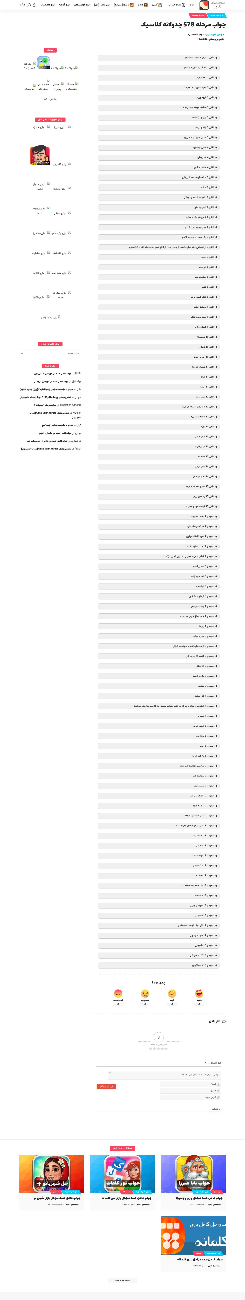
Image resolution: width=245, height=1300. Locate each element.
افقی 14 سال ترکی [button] (204, 467)
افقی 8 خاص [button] (207, 287)
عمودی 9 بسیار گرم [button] (204, 786)
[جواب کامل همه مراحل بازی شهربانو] (51, 1174)
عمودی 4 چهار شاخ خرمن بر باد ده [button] (197, 616)
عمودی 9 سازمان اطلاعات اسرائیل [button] (197, 766)
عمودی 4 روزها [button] (206, 626)
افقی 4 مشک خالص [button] (204, 167)
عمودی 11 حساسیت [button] (203, 836)
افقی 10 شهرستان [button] (205, 337)
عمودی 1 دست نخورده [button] (202, 517)
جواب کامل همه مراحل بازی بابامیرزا (199, 1198)
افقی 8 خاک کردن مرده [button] (202, 297)
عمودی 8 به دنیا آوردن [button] (203, 756)
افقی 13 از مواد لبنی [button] (204, 437)
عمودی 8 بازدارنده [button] (205, 736)
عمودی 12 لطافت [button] (205, 876)
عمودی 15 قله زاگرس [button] (203, 965)
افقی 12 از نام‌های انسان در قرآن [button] (198, 407)
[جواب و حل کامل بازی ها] (212, 5)
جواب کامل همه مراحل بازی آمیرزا (55, 433)
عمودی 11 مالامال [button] (205, 846)
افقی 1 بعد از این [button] (205, 78)
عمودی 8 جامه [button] (206, 746)
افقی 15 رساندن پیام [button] (203, 497)
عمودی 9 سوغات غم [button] (203, 776)
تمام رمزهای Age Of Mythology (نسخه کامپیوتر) (45, 397)
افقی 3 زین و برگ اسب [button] (202, 118)
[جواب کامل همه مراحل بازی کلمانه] (193, 1235)
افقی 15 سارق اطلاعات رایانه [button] (200, 487)
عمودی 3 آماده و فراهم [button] (202, 576)
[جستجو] (29, 5)
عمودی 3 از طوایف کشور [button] (201, 596)
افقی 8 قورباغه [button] (206, 267)
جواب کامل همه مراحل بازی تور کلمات (127, 1198)
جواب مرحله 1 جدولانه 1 (45, 405)
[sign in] (34, 5)
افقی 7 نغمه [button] (207, 257)
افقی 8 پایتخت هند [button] (204, 277)
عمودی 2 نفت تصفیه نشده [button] (200, 546)
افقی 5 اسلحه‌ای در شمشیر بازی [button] (198, 177)
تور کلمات (126, 1191)
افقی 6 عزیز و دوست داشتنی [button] (199, 227)
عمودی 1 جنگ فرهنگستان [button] (200, 526)
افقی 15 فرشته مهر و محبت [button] (200, 507)
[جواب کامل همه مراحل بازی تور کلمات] (122, 1174)
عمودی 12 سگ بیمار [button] (203, 866)
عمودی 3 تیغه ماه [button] (205, 586)
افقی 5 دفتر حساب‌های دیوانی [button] (199, 197)
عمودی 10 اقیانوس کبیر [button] (201, 796)
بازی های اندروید (216, 15)
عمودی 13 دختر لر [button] (205, 915)
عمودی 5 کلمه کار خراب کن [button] (200, 656)
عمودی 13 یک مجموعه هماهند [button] (198, 886)
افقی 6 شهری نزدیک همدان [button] (200, 217)
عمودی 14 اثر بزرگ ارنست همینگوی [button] (196, 925)
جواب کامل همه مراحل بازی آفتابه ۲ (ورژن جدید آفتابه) (46, 389)
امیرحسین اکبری (214, 1204)
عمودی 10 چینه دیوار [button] (203, 806)
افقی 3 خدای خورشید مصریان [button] (199, 137)
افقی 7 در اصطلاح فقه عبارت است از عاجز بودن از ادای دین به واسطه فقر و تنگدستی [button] (171, 247)
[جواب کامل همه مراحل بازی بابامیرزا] (193, 1174)
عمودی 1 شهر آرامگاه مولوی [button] (200, 536)
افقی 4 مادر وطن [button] (205, 157)
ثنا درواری (76, 441)
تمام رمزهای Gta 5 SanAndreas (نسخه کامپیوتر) (46, 449)
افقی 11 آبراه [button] (207, 377)
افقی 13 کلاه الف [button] (205, 457)
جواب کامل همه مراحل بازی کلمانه (200, 1260)
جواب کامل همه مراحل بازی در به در (51, 382)
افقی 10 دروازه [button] (206, 347)
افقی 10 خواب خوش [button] (203, 357)
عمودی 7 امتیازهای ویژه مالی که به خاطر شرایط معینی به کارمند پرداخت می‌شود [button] (174, 706)
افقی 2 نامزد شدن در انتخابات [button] (199, 88)
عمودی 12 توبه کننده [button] (203, 856)
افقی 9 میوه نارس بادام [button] (202, 317)
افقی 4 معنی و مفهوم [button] (203, 147)
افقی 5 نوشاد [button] (207, 187)
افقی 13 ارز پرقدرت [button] (204, 447)
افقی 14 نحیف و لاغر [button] (203, 477)
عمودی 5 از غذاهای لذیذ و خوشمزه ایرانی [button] (193, 646)
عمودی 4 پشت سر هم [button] (202, 606)
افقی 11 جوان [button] (207, 387)
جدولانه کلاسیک (198, 15)
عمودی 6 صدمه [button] (206, 686)
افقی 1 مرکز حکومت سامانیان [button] (199, 58)
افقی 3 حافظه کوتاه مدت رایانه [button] (198, 108)
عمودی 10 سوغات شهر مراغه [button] (199, 816)
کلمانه (198, 1253)
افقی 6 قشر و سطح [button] (204, 207)
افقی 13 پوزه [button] (207, 427)
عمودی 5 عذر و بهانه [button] (203, 636)
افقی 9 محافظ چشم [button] (204, 307)
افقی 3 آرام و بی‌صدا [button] (204, 128)
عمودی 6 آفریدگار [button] (205, 666)
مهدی (78, 433)
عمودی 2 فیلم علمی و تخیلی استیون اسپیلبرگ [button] (190, 556)
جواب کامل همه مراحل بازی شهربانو (57, 1198)
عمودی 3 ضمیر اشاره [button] (203, 566)
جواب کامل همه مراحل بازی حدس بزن (53, 374)
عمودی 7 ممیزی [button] (206, 716)
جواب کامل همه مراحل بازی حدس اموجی (47, 441)
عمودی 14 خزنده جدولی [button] (202, 935)
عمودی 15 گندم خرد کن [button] (202, 955)
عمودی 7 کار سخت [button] (204, 696)
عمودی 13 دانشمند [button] (204, 896)
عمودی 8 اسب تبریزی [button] (203, 726)
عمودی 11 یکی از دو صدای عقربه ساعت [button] (194, 826)
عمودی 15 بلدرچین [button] (204, 945)
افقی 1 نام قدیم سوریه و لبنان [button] (199, 68)
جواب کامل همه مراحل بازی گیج (57, 425)
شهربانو (56, 1191)
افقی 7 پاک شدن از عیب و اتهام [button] (198, 237)
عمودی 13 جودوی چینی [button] (202, 906)
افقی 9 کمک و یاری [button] (204, 327)
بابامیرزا (217, 1191)
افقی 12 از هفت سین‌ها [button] (202, 417)
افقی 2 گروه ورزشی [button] (204, 98)
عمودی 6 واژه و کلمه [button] (203, 676)
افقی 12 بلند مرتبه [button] (204, 397)
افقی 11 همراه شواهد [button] (203, 367)
